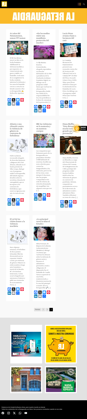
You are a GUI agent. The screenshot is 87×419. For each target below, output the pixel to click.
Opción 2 (81, 132)
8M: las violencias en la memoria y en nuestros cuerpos (44, 127)
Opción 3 (81, 133)
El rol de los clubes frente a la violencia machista (17, 222)
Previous (37, 309)
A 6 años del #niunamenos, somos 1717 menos (17, 35)
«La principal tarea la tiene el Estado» (43, 221)
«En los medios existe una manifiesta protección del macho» (43, 38)
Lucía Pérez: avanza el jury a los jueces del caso (69, 36)
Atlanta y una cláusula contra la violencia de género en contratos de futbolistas (17, 130)
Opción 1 (81, 131)
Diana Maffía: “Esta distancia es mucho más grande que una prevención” (70, 128)
